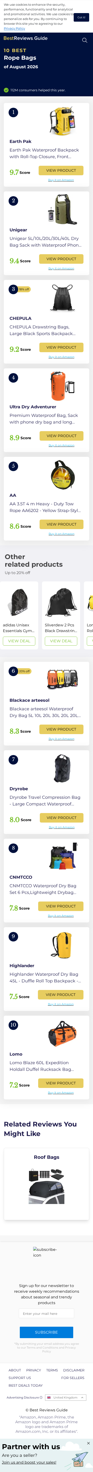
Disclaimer (73, 1370)
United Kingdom (65, 1397)
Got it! (81, 17)
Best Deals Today (26, 1385)
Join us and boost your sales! (29, 1462)
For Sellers (72, 1378)
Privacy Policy (14, 28)
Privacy (33, 1370)
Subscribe (46, 1332)
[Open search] (84, 40)
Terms (52, 1370)
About (15, 1370)
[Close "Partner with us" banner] (88, 1443)
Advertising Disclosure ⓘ (24, 1397)
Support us (20, 1378)
